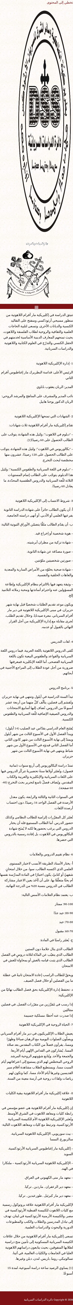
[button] (37, 307)
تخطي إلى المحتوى (60, 3)
